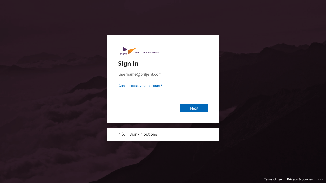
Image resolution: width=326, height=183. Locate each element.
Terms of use (273, 179)
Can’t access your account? (140, 86)
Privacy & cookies (300, 179)
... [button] (321, 178)
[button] (163, 134)
